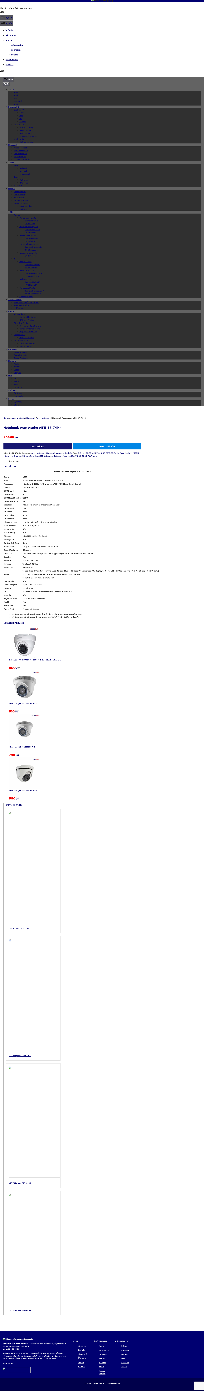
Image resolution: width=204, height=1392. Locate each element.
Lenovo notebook (22, 159)
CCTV (10, 212)
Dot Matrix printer (22, 340)
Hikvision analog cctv (28, 226)
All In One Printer (21, 323)
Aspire (127, 453)
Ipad (16, 95)
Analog (17, 215)
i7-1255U (135, 453)
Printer (11, 311)
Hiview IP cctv (25, 279)
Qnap (16, 404)
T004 (84, 456)
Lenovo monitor (21, 200)
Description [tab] (14, 460)
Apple (11, 89)
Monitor (11, 188)
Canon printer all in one (29, 328)
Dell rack (23, 168)
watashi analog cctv (28, 252)
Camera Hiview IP (32, 282)
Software (12, 390)
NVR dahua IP (31, 267)
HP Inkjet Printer (26, 320)
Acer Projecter (20, 352)
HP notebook (20, 156)
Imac (16, 104)
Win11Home (92, 456)
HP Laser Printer (26, 337)
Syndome (18, 387)
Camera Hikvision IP (33, 273)
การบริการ (82, 1358)
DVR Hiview (30, 241)
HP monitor (19, 197)
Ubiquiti (17, 372)
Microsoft (18, 396)
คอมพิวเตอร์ (16, 50)
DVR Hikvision (31, 232)
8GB (103, 453)
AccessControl (15, 299)
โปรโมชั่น (9, 30)
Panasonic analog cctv (29, 244)
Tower (16, 177)
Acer (21, 112)
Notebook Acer (60, 456)
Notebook (12, 144)
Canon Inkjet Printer (28, 317)
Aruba (16, 363)
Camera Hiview (31, 238)
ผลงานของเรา (12, 59)
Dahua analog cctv (27, 217)
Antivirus (18, 393)
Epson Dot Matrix (27, 343)
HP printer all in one (28, 331)
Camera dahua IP (32, 264)
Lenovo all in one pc (28, 136)
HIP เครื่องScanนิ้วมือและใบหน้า (26, 302)
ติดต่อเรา (9, 64)
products (21, 418)
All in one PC (19, 124)
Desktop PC (13, 107)
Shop (12, 418)
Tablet (124, 1366)
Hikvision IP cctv (26, 270)
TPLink (17, 366)
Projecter (12, 349)
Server (11, 162)
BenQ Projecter (21, 355)
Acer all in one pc (26, 127)
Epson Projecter (21, 358)
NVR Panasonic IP (33, 293)
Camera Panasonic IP (34, 290)
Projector (125, 1350)
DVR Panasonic (31, 250)
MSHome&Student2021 (32, 456)
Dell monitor (19, 194)
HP (20, 118)
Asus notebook (21, 150)
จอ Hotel (23, 209)
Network (12, 361)
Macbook (18, 101)
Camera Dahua (31, 220)
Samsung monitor (22, 203)
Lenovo (22, 121)
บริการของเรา (11, 35)
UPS (10, 375)
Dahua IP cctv (25, 261)
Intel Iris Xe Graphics (12, 456)
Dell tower (23, 180)
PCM (16, 384)
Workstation (19, 139)
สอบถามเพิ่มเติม (107, 446)
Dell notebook (20, 153)
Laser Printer (19, 334)
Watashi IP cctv (26, 296)
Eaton (16, 381)
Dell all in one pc (26, 130)
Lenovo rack (24, 174)
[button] (2, 12)
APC (16, 378)
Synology (18, 401)
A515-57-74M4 (112, 453)
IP (15, 258)
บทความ (9, 40)
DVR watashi (30, 255)
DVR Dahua (30, 223)
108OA (101, 1383)
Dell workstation (26, 142)
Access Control (102, 1372)
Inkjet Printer (19, 314)
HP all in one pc (26, 133)
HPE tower (23, 182)
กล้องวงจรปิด (17, 45)
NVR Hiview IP (31, 285)
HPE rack (23, 171)
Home (6, 418)
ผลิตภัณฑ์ (82, 1346)
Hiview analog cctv (27, 235)
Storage (12, 398)
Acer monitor (20, 191)
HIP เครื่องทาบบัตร (21, 305)
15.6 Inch (81, 453)
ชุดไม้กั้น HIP (19, 308)
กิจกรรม (14, 54)
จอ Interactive (25, 206)
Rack (16, 165)
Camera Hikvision (32, 229)
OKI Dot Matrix (25, 346)
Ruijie (16, 369)
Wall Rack (18, 185)
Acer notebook (20, 147)
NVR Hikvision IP (32, 276)
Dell (21, 115)
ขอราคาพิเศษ (38, 446)
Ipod (16, 92)
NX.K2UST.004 (74, 456)
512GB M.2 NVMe (93, 453)
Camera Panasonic (33, 247)
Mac (15, 98)
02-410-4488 (15, 1346)
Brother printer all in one (30, 325)
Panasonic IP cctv (27, 288)
